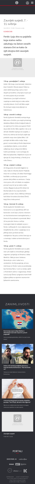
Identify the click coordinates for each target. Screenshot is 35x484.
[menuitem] (27, 3)
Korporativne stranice (17, 482)
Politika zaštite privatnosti (17, 478)
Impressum (10, 477)
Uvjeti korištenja (22, 477)
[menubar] (27, 3)
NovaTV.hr (18, 2)
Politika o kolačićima (17, 480)
